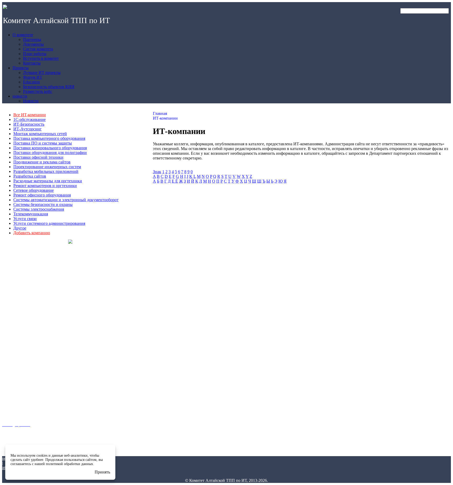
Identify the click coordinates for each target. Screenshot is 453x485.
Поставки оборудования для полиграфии (50, 152)
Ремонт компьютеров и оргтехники (45, 185)
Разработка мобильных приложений (45, 171)
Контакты (9, 328)
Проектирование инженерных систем (47, 166)
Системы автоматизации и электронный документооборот (65, 200)
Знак (157, 171)
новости (8, 400)
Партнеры (10, 294)
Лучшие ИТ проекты (17, 356)
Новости (8, 415)
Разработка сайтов (29, 176)
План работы (12, 314)
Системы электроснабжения (38, 209)
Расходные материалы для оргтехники (47, 181)
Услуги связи (25, 218)
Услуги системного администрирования (49, 223)
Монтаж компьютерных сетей (40, 133)
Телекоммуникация (30, 214)
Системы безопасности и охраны (43, 204)
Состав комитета (15, 308)
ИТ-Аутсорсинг (27, 129)
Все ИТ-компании (29, 115)
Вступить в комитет (16, 321)
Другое (19, 228)
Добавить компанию (31, 233)
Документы (10, 301)
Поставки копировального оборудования (50, 148)
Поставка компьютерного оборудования (49, 138)
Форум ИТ (9, 363)
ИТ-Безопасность (28, 124)
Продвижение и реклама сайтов (42, 162)
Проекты (9, 341)
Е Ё (175, 181)
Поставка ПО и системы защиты (42, 143)
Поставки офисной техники (38, 157)
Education (9, 370)
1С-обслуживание (29, 119)
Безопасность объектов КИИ (20, 378)
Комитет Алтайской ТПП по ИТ (56, 20)
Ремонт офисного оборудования (42, 195)
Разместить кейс (14, 387)
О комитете (11, 279)
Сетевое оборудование (33, 190)
